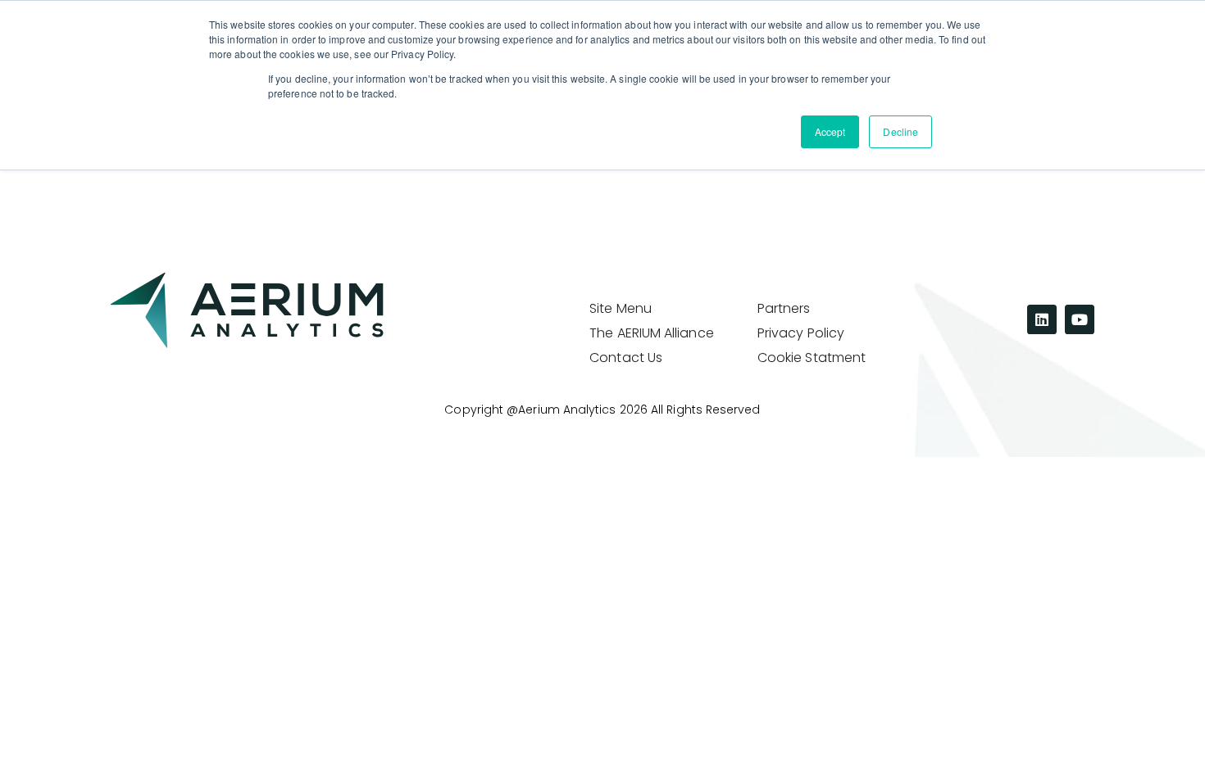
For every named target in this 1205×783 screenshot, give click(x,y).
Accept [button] (830, 131)
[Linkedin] (1042, 319)
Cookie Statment (811, 358)
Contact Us (625, 358)
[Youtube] (1079, 319)
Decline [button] (900, 131)
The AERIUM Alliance (651, 333)
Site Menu (620, 309)
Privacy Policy (800, 333)
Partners (784, 309)
